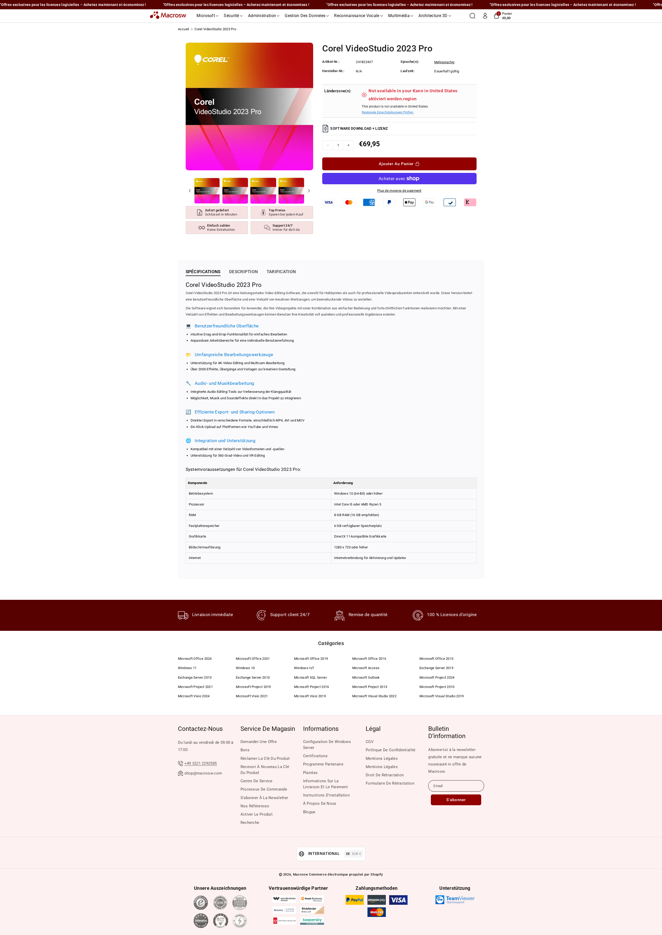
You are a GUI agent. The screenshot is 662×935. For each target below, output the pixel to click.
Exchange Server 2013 (195, 677)
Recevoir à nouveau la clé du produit (264, 769)
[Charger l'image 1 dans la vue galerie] (207, 190)
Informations (320, 728)
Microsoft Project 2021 (195, 687)
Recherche (249, 822)
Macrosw (300, 874)
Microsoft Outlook (366, 677)
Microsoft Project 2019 (253, 687)
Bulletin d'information (446, 732)
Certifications (315, 756)
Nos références (254, 806)
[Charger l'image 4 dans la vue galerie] (291, 190)
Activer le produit (256, 814)
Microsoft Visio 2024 (194, 696)
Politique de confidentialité (390, 750)
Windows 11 (187, 668)
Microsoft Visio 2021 (252, 696)
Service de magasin (267, 728)
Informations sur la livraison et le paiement (325, 784)
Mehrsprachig (444, 62)
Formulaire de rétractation (390, 783)
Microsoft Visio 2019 (310, 696)
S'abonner (456, 800)
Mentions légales (382, 758)
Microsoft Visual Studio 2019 (441, 696)
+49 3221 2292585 (200, 763)
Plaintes (310, 772)
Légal (373, 728)
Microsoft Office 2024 (195, 659)
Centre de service (256, 781)
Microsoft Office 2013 (436, 659)
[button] (208, 15)
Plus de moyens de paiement (399, 191)
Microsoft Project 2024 (437, 677)
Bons (245, 750)
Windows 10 (245, 668)
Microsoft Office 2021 (253, 659)
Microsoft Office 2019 (311, 659)
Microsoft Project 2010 (437, 687)
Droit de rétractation (385, 775)
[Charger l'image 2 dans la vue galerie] (235, 190)
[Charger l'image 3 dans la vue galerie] (263, 190)
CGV (370, 741)
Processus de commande (263, 789)
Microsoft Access (366, 668)
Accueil (183, 29)
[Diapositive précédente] (190, 191)
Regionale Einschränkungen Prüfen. (388, 112)
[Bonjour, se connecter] (485, 15)
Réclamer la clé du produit (265, 758)
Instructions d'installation (326, 795)
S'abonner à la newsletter (264, 797)
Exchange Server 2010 (253, 677)
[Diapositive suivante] (309, 191)
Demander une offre (258, 741)
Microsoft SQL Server (310, 677)
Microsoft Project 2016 (311, 687)
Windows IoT (304, 668)
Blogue (309, 812)
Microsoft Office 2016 (369, 659)
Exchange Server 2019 (436, 668)
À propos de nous (319, 803)
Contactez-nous (200, 728)
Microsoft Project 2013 (369, 687)
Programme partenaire (323, 764)
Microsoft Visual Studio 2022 (374, 696)
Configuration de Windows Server (327, 744)
